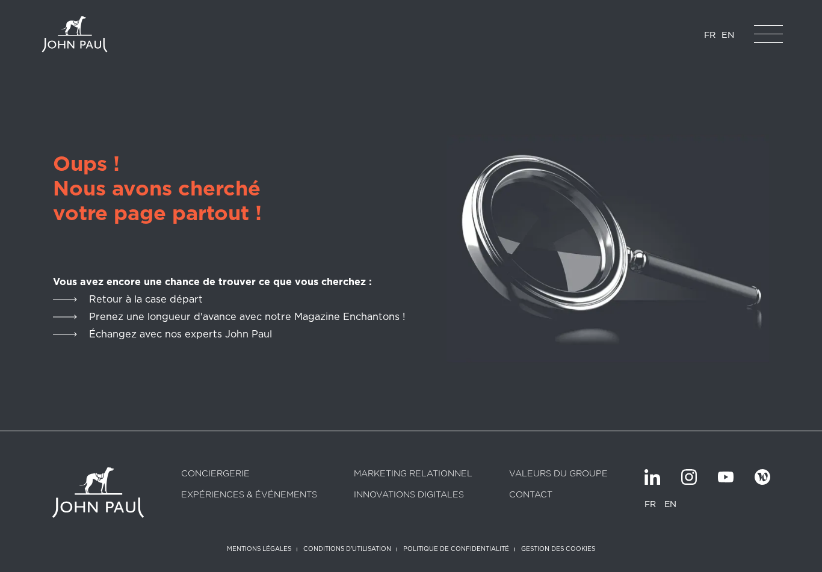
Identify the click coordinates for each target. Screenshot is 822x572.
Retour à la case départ (146, 299)
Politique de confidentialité (456, 548)
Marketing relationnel (413, 474)
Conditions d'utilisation (347, 548)
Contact (530, 495)
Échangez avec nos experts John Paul (180, 334)
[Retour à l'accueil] (74, 34)
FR (709, 34)
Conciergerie (215, 474)
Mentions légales (259, 548)
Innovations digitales (409, 495)
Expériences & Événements (249, 495)
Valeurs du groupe (558, 474)
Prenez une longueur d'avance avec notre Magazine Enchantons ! (247, 316)
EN (728, 34)
